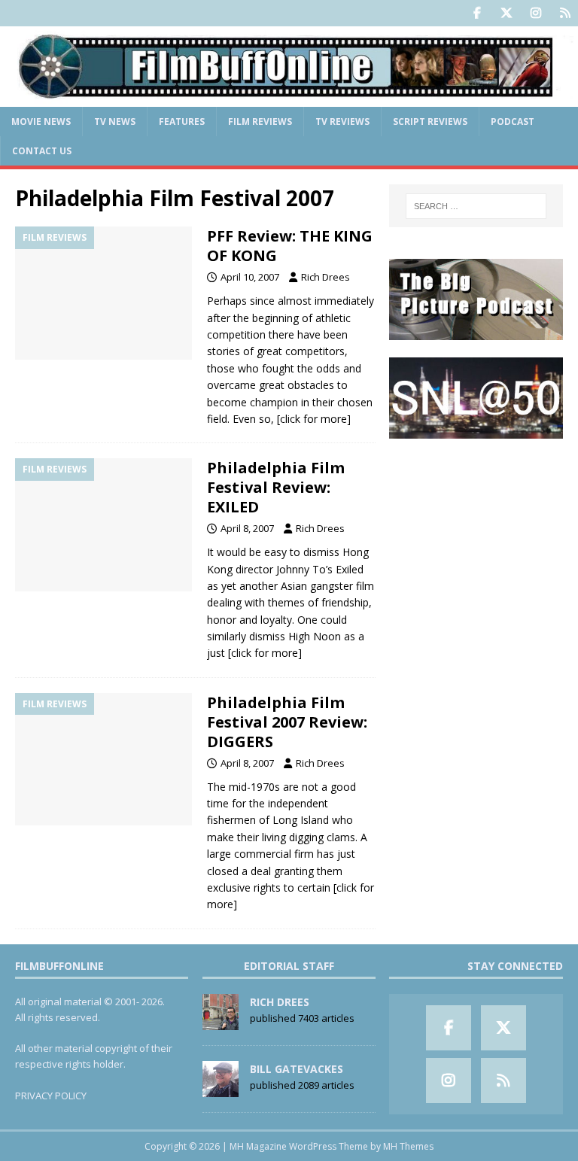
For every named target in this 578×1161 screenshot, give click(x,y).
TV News (114, 121)
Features (182, 121)
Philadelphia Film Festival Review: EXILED (276, 487)
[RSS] (565, 13)
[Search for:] (476, 206)
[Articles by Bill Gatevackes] (220, 1089)
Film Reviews (260, 121)
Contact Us (41, 150)
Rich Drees (325, 277)
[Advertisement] (475, 530)
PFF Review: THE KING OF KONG (290, 246)
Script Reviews (430, 121)
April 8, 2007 (247, 528)
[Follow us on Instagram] (535, 13)
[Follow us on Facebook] (477, 13)
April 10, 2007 (250, 277)
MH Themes (408, 1146)
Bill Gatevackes (296, 1069)
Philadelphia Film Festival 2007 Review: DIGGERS (287, 722)
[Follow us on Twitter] (506, 13)
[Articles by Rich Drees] (220, 1022)
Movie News (41, 121)
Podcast (512, 121)
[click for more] (314, 419)
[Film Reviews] (103, 293)
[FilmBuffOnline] (289, 97)
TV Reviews (342, 121)
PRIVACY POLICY (51, 1095)
